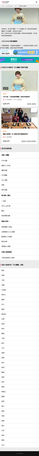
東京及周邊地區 (9, 6)
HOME (2, 6)
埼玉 (16, 6)
